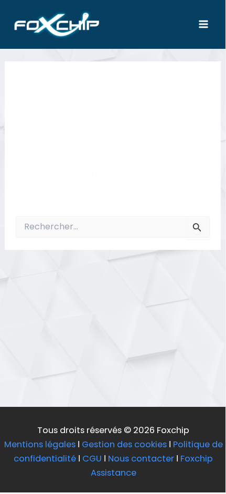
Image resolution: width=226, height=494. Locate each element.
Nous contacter (141, 459)
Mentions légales (40, 444)
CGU (92, 459)
